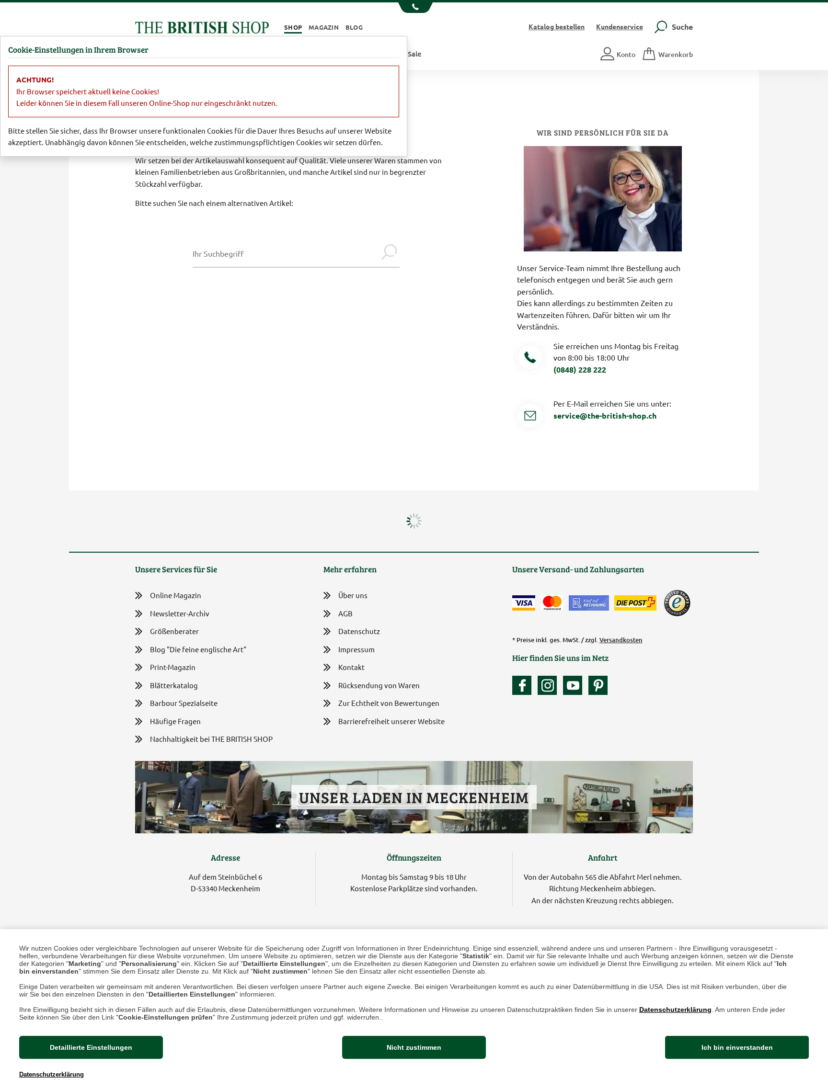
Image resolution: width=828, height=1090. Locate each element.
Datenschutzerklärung (675, 1009)
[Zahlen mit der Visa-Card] (523, 603)
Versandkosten (621, 640)
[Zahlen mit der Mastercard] (552, 603)
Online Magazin (175, 595)
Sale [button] (415, 53)
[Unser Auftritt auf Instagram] (550, 685)
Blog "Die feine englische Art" (198, 649)
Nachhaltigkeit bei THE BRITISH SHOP (211, 738)
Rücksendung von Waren (379, 685)
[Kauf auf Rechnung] (589, 603)
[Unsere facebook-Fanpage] (524, 685)
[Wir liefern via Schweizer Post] (635, 603)
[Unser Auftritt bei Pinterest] (598, 685)
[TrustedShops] (677, 603)
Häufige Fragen (175, 721)
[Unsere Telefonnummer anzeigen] (414, 7)
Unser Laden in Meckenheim (414, 797)
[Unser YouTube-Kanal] (575, 685)
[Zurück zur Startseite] (202, 26)
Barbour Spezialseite (184, 702)
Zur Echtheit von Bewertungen (388, 702)
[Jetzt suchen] (389, 253)
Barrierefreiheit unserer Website (391, 721)
